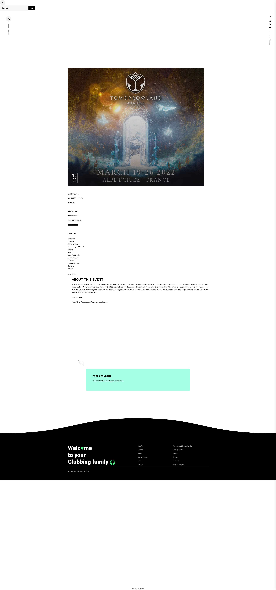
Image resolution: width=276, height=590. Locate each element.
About (175, 457)
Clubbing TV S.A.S (83, 471)
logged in (105, 381)
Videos (134, 7)
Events (163, 7)
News (143, 7)
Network (173, 7)
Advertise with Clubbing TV (182, 446)
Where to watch (178, 464)
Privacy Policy (178, 450)
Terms (175, 453)
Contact (176, 461)
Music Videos (142, 457)
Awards (140, 464)
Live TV (125, 7)
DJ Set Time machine (109, 7)
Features (153, 7)
